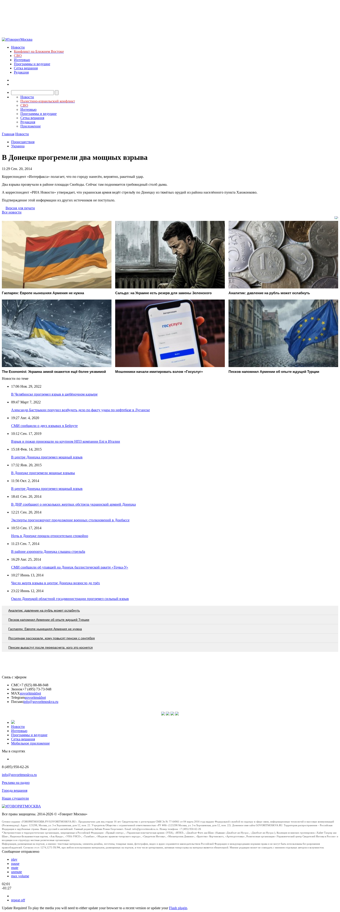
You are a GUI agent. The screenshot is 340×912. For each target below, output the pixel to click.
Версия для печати (20, 208)
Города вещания (14, 790)
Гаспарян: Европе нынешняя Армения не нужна (45, 629)
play (14, 859)
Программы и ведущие (32, 64)
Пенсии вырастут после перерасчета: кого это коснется (50, 647)
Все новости (12, 212)
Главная (8, 134)
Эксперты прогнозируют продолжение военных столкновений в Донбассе (70, 520)
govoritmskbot (30, 693)
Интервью (22, 60)
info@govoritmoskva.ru (40, 702)
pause (15, 864)
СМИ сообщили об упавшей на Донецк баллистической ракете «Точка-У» (69, 567)
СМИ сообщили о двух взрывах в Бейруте (44, 426)
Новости (18, 47)
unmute (16, 872)
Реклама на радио (16, 783)
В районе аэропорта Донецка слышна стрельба (48, 551)
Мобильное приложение (30, 743)
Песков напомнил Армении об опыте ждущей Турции (48, 619)
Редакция (21, 72)
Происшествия (22, 142)
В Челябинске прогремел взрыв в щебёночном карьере (54, 394)
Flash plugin (178, 908)
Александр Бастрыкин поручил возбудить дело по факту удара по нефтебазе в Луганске (80, 410)
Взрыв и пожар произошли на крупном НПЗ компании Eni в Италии (65, 441)
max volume (20, 876)
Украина (18, 146)
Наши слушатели (15, 798)
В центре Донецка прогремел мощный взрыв (47, 457)
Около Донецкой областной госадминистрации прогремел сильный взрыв (70, 599)
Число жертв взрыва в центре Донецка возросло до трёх (55, 583)
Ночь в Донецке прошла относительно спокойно (49, 536)
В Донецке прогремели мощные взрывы (43, 473)
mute (14, 868)
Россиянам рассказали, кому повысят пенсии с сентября (51, 638)
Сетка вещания (26, 68)
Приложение (30, 126)
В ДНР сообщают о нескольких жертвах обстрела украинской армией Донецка (73, 504)
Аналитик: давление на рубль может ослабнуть (44, 610)
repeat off (18, 900)
